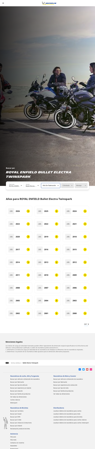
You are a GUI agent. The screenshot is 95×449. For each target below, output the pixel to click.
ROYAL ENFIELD (16, 363)
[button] (21, 185)
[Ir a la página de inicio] (49, 3)
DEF (85, 324)
